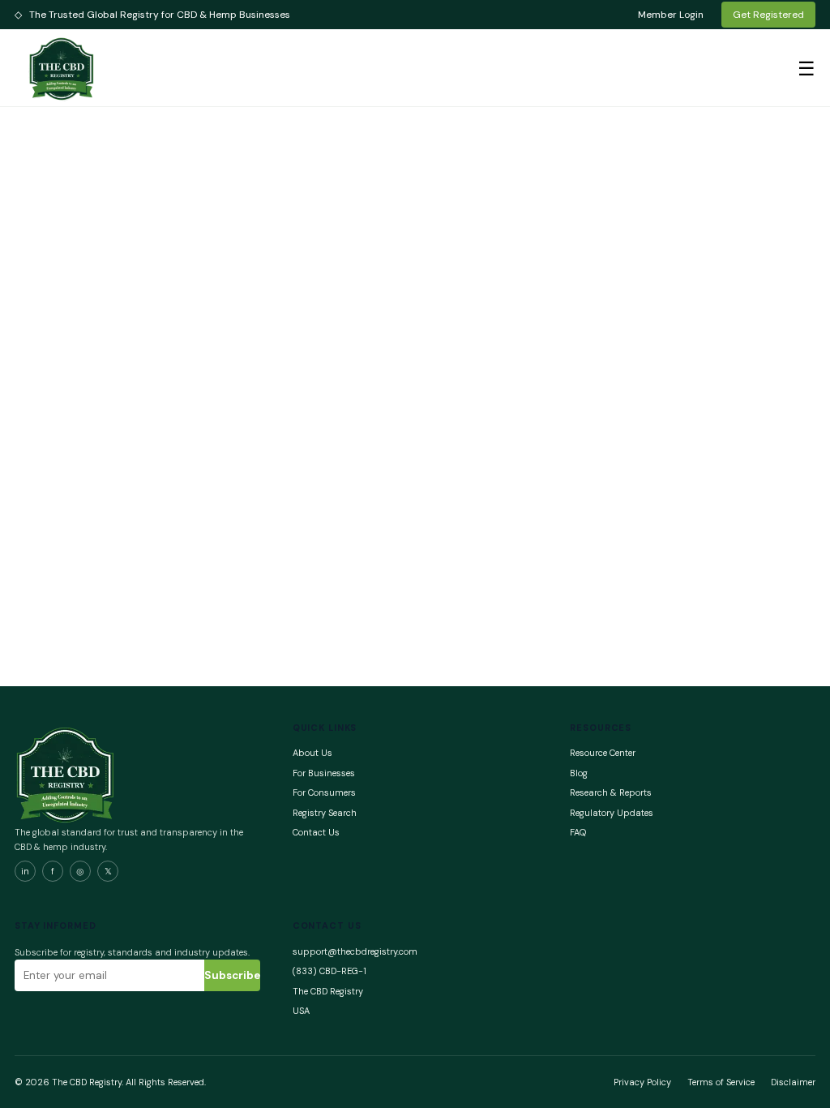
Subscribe (232, 975)
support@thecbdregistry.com (355, 951)
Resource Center (602, 752)
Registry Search (325, 812)
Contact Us (316, 832)
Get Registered (768, 14)
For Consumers (324, 792)
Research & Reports (611, 792)
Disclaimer (793, 1082)
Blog (579, 773)
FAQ (578, 832)
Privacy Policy (642, 1082)
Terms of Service (721, 1082)
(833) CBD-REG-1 (329, 971)
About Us (312, 752)
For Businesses (324, 773)
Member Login (671, 14)
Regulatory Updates (611, 812)
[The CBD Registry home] (62, 68)
